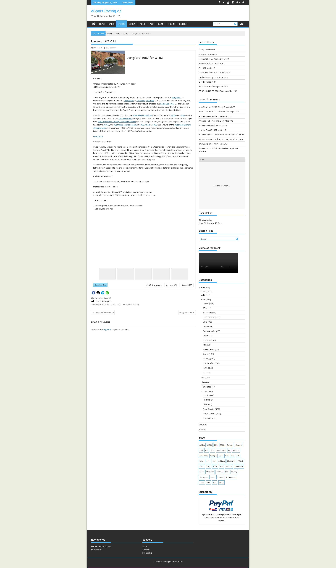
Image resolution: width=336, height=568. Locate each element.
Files (201, 287)
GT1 (221, 456)
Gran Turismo (209, 317)
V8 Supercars (231, 477)
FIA (229, 450)
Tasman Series (125, 118)
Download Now (100, 285)
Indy (207, 461)
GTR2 (102, 304)
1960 (141, 124)
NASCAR (240, 461)
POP (201, 429)
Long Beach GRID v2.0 (104, 312)
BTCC (222, 445)
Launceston (129, 100)
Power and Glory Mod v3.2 (221, 120)
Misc (203, 377)
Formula (129, 304)
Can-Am (230, 445)
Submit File (147, 552)
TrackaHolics (208, 363)
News (102, 24)
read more (98, 136)
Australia (150, 100)
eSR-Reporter (111, 48)
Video (202, 482)
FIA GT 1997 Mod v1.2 (216, 130)
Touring (136, 304)
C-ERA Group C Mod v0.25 (223, 107)
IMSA (201, 461)
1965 (182, 115)
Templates (206, 386)
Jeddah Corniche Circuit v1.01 (212, 63)
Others (206, 335)
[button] (93, 292)
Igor (201, 130)
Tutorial (220, 477)
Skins (203, 382)
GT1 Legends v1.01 (208, 81)
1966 (154, 124)
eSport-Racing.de (106, 11)
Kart (213, 461)
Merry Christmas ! (207, 49)
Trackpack (204, 477)
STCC (202, 472)
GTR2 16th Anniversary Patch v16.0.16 (226, 134)
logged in (107, 329)
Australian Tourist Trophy (125, 124)
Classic (206, 303)
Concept (239, 445)
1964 (147, 124)
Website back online (208, 54)
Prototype (207, 340)
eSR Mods (207, 312)
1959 (173, 115)
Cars (111, 24)
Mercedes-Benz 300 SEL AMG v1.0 (214, 72)
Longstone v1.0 (185, 312)
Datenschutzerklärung (101, 546)
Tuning (206, 367)
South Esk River (167, 103)
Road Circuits (208, 409)
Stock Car (210, 472)
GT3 (232, 456)
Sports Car (239, 466)
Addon (132, 24)
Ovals (205, 404)
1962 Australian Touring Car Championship (117, 121)
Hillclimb (206, 399)
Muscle (206, 326)
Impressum (96, 549)
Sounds (229, 466)
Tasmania (140, 100)
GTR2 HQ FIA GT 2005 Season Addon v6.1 (218, 91)
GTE (238, 456)
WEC (208, 482)
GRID (205, 321)
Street (205, 354)
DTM (205, 308)
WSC (215, 482)
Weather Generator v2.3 (220, 116)
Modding (230, 461)
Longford (176, 97)
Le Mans (221, 461)
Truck (212, 477)
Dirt (206, 450)
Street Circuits (110, 304)
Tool (227, 472)
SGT (221, 466)
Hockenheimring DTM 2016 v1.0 (213, 77)
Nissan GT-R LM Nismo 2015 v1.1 (214, 58)
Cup (201, 450)
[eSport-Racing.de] (93, 23)
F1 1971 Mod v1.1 (219, 143)
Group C (213, 456)
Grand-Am (204, 456)
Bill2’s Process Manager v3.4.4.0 (213, 86)
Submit (161, 24)
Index (142, 24)
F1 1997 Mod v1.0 (207, 68)
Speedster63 (209, 349)
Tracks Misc (208, 418)
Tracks (121, 24)
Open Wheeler (209, 331)
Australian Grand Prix (142, 115)
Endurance (221, 450)
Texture (219, 472)
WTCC (205, 372)
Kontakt (145, 549)
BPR (215, 445)
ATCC (106, 124)
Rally (205, 344)
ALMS (209, 445)
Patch (202, 466)
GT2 (226, 456)
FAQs (151, 24)
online (205, 220)
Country (96, 304)
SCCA (215, 466)
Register (183, 24)
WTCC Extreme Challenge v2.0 (225, 111)
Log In (172, 24)
